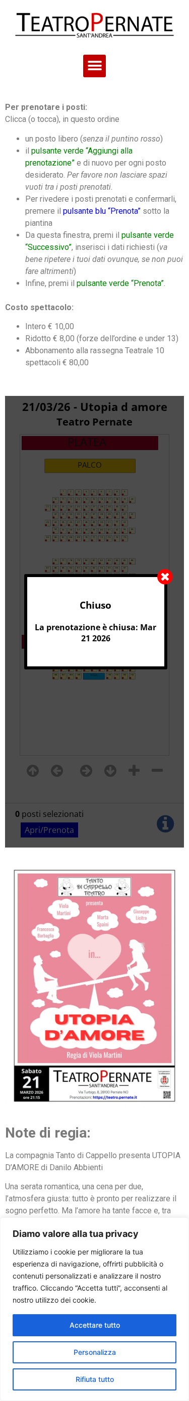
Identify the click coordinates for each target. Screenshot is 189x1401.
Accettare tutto (95, 1325)
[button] (94, 66)
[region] (94, 1309)
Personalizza (95, 1352)
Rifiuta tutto (95, 1379)
